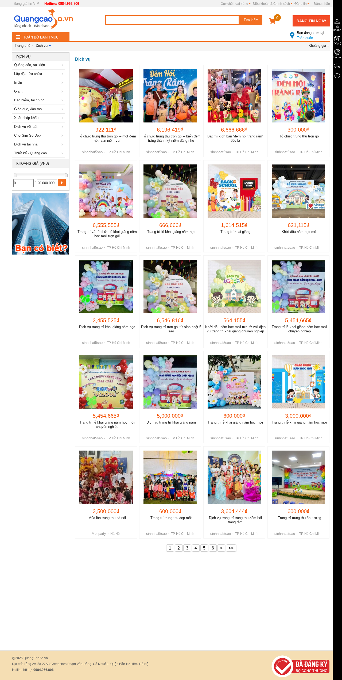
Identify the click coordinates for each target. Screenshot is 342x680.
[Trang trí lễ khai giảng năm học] (170, 191)
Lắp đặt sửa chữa (28, 74)
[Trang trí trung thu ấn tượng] (298, 477)
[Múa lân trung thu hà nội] (106, 477)
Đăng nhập (322, 4)
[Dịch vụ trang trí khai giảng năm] (170, 382)
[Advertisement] (40, 337)
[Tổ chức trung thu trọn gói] (298, 96)
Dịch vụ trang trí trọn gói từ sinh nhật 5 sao (171, 329)
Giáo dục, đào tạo (28, 109)
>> (231, 548)
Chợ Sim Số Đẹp (27, 135)
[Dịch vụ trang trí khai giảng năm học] (106, 286)
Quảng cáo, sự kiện (29, 65)
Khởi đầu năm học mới (299, 232)
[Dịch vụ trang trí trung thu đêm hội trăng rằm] (234, 477)
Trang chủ (22, 46)
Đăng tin (300, 4)
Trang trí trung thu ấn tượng (299, 518)
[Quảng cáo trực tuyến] (44, 20)
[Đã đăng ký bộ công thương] (300, 666)
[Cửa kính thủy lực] (40, 225)
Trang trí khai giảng (235, 232)
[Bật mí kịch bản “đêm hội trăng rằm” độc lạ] (234, 96)
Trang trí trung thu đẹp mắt (171, 518)
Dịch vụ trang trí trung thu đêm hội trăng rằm (235, 520)
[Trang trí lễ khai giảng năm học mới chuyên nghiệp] (298, 286)
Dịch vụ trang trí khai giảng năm (171, 422)
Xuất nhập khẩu (26, 118)
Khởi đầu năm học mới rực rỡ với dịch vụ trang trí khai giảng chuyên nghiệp (235, 329)
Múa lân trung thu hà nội (107, 518)
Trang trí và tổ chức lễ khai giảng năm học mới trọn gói (107, 234)
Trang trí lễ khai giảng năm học (171, 232)
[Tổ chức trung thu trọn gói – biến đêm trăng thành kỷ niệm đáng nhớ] (170, 96)
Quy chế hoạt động (234, 4)
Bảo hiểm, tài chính (29, 100)
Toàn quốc (310, 35)
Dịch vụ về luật (25, 127)
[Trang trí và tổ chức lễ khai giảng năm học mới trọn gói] (106, 191)
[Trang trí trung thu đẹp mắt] (170, 477)
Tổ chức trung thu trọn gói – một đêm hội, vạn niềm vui (107, 138)
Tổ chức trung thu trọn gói (299, 136)
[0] (272, 22)
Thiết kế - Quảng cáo (30, 153)
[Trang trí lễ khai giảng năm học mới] (234, 382)
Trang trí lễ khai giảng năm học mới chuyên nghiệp (299, 329)
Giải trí (19, 91)
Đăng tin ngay (311, 21)
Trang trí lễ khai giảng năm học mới (235, 422)
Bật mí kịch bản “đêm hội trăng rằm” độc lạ (235, 138)
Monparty (99, 534)
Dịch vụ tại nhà (25, 144)
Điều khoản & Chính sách (271, 4)
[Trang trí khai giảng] (234, 191)
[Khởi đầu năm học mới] (298, 191)
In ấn (18, 82)
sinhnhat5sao (92, 152)
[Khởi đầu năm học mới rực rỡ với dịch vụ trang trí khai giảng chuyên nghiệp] (234, 286)
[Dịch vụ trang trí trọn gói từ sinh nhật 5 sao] (170, 286)
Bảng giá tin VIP (26, 4)
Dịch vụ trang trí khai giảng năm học (107, 327)
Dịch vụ (42, 46)
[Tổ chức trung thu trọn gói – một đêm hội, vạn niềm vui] (106, 96)
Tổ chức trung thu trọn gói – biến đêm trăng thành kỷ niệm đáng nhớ (171, 138)
